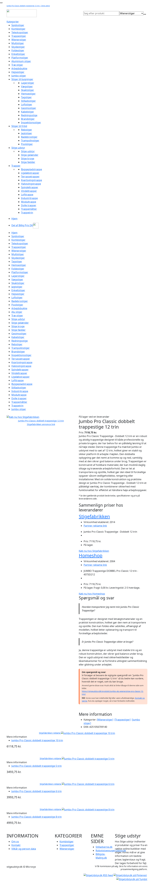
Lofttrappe (27, 194)
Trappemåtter (29, 209)
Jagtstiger (26, 133)
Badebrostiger (29, 137)
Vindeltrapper (29, 191)
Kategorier (13, 21)
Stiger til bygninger (22, 79)
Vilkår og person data (23, 848)
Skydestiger (18, 46)
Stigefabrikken (94, 516)
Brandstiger (28, 119)
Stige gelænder (29, 155)
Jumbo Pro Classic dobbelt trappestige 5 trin (36, 766)
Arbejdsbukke (19, 68)
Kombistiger (18, 28)
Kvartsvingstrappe (31, 180)
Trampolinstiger (30, 140)
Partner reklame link (95, 525)
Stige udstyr (18, 147)
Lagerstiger (27, 83)
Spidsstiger (17, 25)
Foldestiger (17, 50)
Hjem (14, 218)
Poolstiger (27, 144)
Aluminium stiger (21, 61)
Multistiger (17, 43)
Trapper (15, 165)
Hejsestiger (17, 72)
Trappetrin (27, 212)
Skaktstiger (27, 90)
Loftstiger (26, 104)
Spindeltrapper (29, 187)
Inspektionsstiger (31, 122)
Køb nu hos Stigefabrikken (94, 551)
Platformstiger (19, 57)
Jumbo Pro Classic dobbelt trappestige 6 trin (36, 791)
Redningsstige (29, 115)
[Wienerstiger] (105, 719)
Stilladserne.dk (104, 847)
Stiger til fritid (19, 126)
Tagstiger (26, 97)
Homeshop (90, 555)
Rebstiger (26, 129)
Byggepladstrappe (31, 169)
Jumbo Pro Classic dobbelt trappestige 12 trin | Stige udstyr (28, 6)
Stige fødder (28, 162)
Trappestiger (18, 36)
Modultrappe (28, 201)
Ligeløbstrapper (30, 173)
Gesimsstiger (28, 108)
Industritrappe (29, 198)
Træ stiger (17, 64)
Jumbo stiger (18, 75)
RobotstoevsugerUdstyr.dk (111, 850)
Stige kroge (27, 158)
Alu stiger (16, 312)
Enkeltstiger (18, 54)
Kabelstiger (27, 111)
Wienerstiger (18, 39)
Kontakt (15, 845)
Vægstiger (27, 86)
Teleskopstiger (19, 32)
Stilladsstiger (28, 101)
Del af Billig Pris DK (22, 225)
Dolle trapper (28, 205)
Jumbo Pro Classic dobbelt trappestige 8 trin (36, 816)
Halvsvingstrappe (31, 183)
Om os (15, 841)
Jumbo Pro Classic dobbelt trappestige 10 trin (37, 740)
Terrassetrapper (30, 176)
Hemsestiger (28, 93)
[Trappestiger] (122, 719)
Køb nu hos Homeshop (92, 593)
